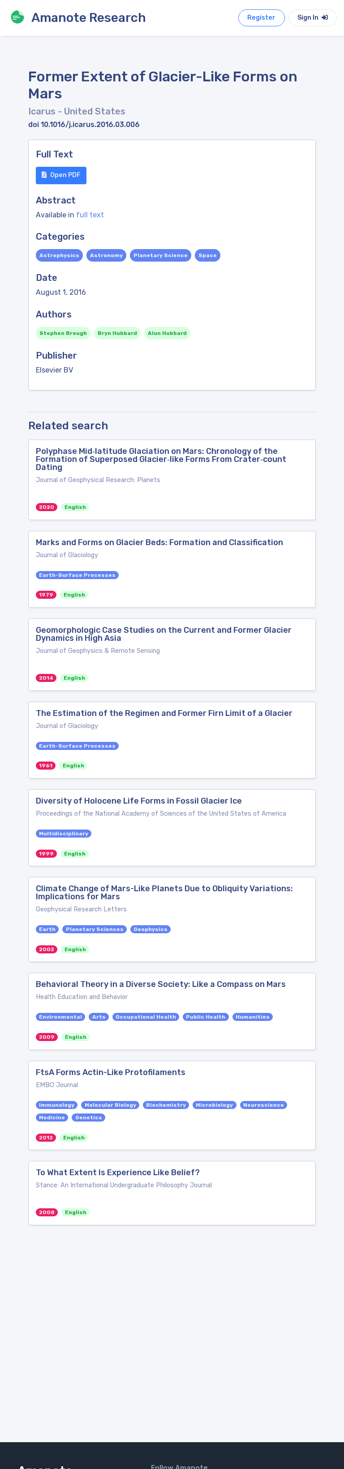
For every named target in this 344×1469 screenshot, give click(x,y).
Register (261, 17)
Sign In (308, 17)
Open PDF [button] (65, 175)
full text (90, 215)
